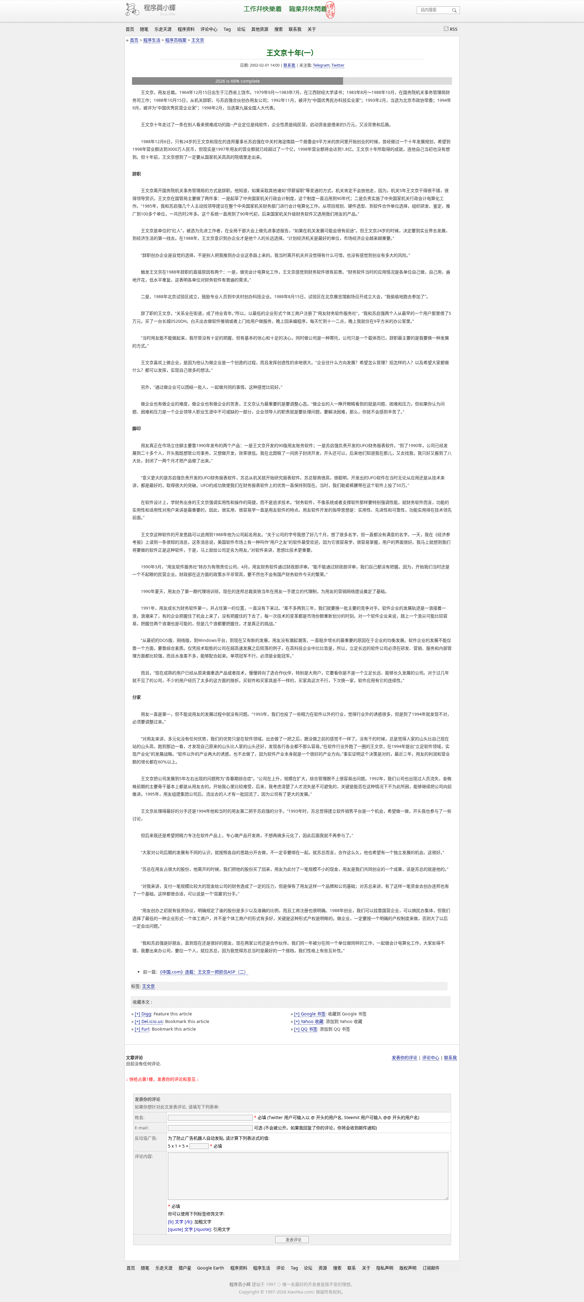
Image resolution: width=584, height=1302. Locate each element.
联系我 (295, 29)
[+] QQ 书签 (305, 1029)
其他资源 (259, 29)
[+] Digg (143, 1014)
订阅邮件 (431, 1268)
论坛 (241, 29)
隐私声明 (384, 1268)
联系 (351, 1268)
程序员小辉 (240, 1284)
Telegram (321, 65)
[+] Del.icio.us (149, 1021)
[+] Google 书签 (309, 1014)
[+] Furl (142, 1029)
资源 (322, 1268)
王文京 (197, 40)
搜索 (278, 29)
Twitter (338, 65)
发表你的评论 (404, 1057)
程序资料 (186, 29)
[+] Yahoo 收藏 (308, 1021)
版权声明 (407, 1268)
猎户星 (185, 1268)
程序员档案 (175, 40)
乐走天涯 (163, 29)
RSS (453, 29)
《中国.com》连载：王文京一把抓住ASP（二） (204, 972)
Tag (227, 29)
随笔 (144, 29)
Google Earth (210, 1268)
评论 (280, 1268)
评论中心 (208, 29)
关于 (312, 29)
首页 (130, 29)
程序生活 (151, 40)
